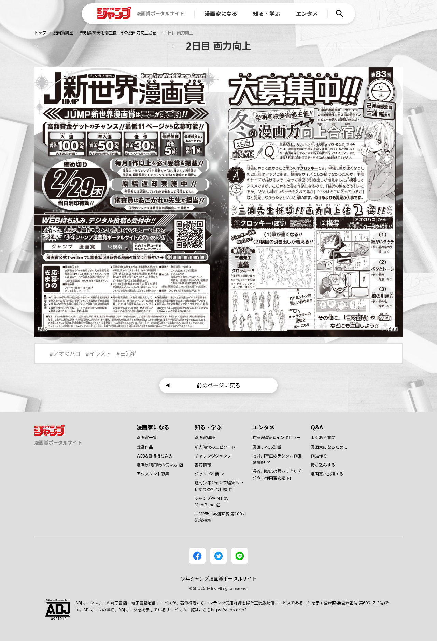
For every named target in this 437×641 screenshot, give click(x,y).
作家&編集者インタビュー (277, 437)
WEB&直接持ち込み (155, 456)
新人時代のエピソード (215, 447)
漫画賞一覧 (147, 437)
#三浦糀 (126, 353)
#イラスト (98, 353)
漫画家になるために (329, 447)
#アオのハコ (65, 353)
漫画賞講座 (63, 33)
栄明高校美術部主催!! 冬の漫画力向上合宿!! (119, 33)
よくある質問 (323, 437)
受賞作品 (145, 447)
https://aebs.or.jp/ (228, 610)
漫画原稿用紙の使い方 (157, 465)
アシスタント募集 (153, 474)
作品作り (319, 456)
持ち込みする (323, 465)
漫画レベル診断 (267, 447)
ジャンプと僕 (207, 474)
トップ (40, 33)
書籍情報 (203, 465)
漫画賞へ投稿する (327, 474)
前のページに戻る (218, 385)
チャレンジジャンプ (213, 456)
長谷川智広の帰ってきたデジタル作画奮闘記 (277, 474)
